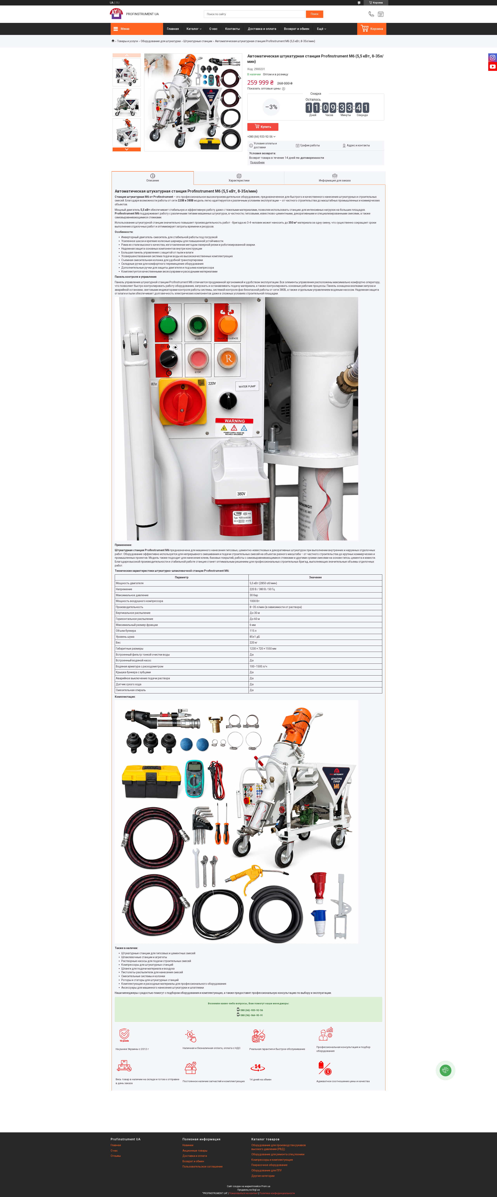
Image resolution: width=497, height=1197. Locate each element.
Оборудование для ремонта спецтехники (277, 1154)
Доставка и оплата (262, 29)
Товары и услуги (127, 41)
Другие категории (263, 1175)
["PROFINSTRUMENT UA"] (116, 14)
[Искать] (314, 14)
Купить (266, 127)
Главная (173, 29)
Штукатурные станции (197, 41)
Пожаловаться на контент (243, 1193)
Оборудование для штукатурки (161, 41)
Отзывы (116, 1155)
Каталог (193, 29)
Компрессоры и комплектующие (272, 1159)
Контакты (232, 29)
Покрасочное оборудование (269, 1165)
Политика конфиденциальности (277, 1193)
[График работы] (380, 14)
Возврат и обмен (296, 29)
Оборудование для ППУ (266, 1170)
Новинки (187, 1145)
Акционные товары (194, 1150)
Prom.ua (265, 1186)
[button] (445, 1070)
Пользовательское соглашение (202, 1166)
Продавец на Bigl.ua (248, 1189)
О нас (213, 29)
